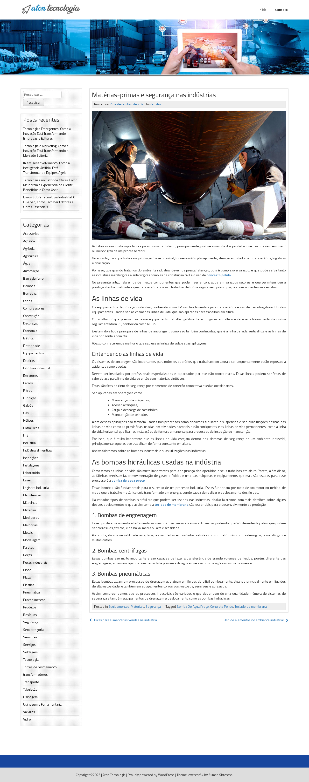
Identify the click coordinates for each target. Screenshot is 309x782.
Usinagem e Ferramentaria (42, 704)
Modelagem (31, 539)
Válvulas (29, 711)
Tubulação (30, 689)
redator (155, 104)
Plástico (28, 584)
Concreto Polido (221, 606)
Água (26, 263)
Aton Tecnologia (114, 774)
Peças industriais (35, 562)
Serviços (29, 644)
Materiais (29, 509)
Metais (28, 532)
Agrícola (29, 248)
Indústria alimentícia (37, 450)
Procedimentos (34, 599)
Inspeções (30, 457)
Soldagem (30, 651)
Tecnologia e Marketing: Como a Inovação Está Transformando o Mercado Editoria (46, 150)
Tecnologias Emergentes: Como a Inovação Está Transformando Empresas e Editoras (47, 133)
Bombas (29, 285)
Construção (31, 315)
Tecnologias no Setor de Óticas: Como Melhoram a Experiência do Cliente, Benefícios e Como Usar (50, 184)
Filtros (27, 390)
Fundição (29, 397)
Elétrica (28, 338)
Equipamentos (33, 353)
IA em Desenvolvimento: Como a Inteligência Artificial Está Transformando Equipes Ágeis (46, 167)
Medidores (31, 517)
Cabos (27, 300)
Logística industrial (36, 487)
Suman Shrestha (220, 774)
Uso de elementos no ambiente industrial (254, 619)
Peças (27, 554)
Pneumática (31, 592)
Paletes (28, 547)
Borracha (29, 293)
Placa (27, 577)
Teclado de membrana (251, 606)
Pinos (27, 569)
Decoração (31, 323)
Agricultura (30, 255)
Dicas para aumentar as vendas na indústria (125, 619)
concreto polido (219, 274)
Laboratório (31, 472)
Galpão (28, 405)
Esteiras (29, 360)
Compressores (34, 308)
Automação (31, 270)
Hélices (28, 420)
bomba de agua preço (128, 480)
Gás (26, 412)
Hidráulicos (31, 427)
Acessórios (31, 233)
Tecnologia (31, 659)
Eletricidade (31, 345)
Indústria (29, 442)
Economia (30, 330)
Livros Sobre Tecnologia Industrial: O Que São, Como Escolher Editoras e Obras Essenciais (49, 202)
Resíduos (30, 614)
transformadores (35, 674)
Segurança (30, 622)
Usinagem (30, 696)
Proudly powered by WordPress (151, 774)
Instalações (31, 465)
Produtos (29, 607)
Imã (25, 435)
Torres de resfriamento (40, 666)
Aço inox (29, 240)
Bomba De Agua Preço (193, 606)
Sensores (30, 637)
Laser (27, 480)
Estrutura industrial (36, 368)
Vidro (27, 719)
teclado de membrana (171, 504)
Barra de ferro (33, 278)
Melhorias (30, 524)
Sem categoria (33, 629)
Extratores (30, 375)
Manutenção (32, 495)
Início (263, 9)
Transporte (31, 681)
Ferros (28, 382)
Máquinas (30, 502)
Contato (281, 9)
